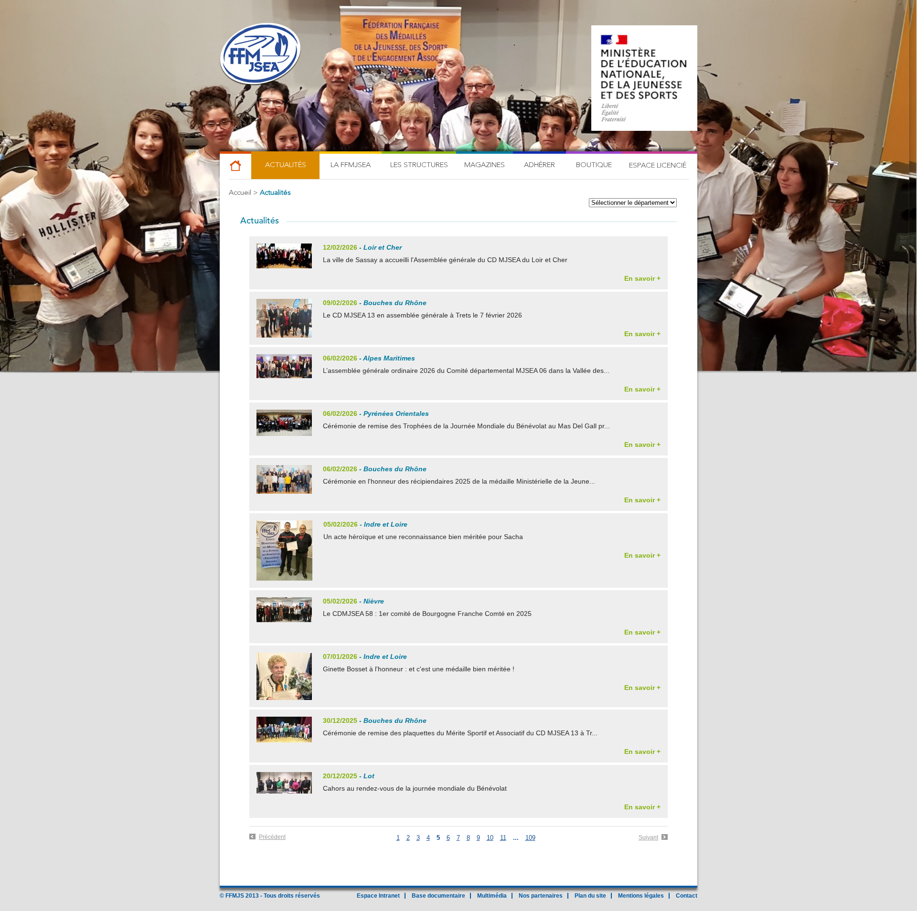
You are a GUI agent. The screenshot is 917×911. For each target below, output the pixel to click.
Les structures (419, 165)
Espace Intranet (378, 895)
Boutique (594, 165)
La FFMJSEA (351, 165)
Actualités (285, 165)
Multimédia (492, 895)
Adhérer (539, 165)
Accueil (240, 193)
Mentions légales (641, 895)
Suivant (648, 837)
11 (503, 837)
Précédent (272, 837)
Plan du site (590, 895)
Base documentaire (438, 895)
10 (490, 837)
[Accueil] (260, 55)
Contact (686, 895)
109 (530, 837)
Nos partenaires (541, 895)
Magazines (484, 165)
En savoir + (642, 278)
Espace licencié (657, 165)
